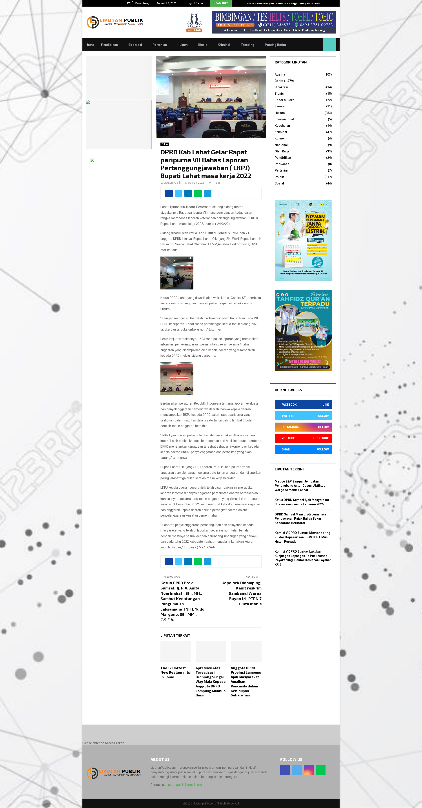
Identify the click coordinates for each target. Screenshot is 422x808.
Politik (165, 144)
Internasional (284, 119)
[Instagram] (309, 770)
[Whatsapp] (321, 770)
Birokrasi (135, 45)
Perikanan (282, 164)
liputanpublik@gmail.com (184, 784)
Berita (279, 81)
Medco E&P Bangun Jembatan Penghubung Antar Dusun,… (287, 3)
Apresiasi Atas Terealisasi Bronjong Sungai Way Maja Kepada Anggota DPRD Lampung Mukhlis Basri (211, 681)
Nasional (281, 145)
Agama (280, 74)
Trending (247, 45)
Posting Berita (275, 45)
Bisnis (202, 45)
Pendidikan (109, 45)
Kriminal (224, 45)
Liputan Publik (172, 182)
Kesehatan (282, 125)
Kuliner (280, 138)
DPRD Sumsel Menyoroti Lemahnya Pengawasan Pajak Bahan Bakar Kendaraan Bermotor (300, 519)
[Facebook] (285, 770)
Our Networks (288, 390)
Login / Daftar (194, 3)
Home (90, 45)
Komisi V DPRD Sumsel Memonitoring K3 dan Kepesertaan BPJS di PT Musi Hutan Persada (302, 537)
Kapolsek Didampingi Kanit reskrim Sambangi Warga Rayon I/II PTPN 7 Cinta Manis (242, 593)
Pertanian (160, 45)
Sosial (279, 183)
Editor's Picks (284, 100)
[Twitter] (297, 770)
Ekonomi (281, 106)
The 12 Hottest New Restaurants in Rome (175, 672)
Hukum (182, 45)
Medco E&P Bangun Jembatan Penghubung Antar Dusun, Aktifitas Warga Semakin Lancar (300, 486)
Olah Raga (282, 151)
